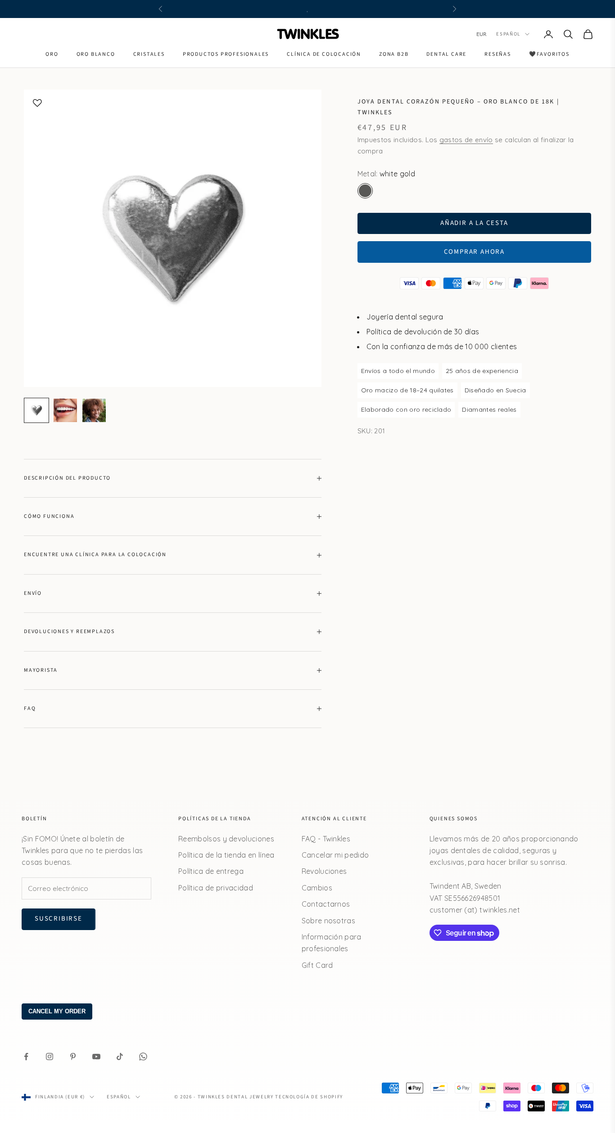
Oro (51, 54)
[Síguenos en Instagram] (49, 1056)
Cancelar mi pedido (335, 854)
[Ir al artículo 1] (36, 410)
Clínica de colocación (324, 54)
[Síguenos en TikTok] (119, 1056)
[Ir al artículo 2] (65, 410)
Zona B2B (393, 54)
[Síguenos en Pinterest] (72, 1056)
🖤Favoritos (549, 54)
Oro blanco (96, 54)
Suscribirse (58, 918)
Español (508, 34)
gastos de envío (466, 139)
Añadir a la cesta (474, 223)
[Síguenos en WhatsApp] (143, 1056)
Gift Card (317, 965)
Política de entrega (211, 871)
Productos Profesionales (226, 54)
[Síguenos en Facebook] (26, 1056)
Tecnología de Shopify (309, 1096)
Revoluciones (324, 871)
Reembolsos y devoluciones (226, 838)
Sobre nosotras (328, 920)
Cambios (317, 887)
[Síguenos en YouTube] (96, 1056)
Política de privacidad (215, 887)
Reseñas (497, 54)
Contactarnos (326, 903)
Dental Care (446, 54)
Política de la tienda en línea (226, 854)
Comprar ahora (474, 251)
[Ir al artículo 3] (94, 410)
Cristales (149, 54)
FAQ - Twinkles (326, 838)
